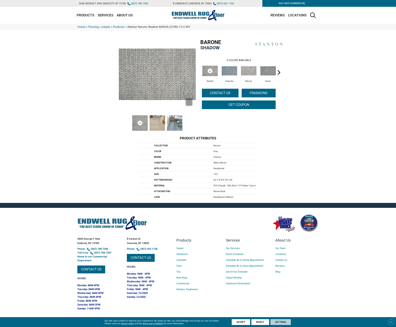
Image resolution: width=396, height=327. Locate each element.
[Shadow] (210, 71)
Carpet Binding (234, 277)
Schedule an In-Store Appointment (244, 265)
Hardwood (181, 254)
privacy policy (127, 323)
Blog (277, 271)
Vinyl (179, 265)
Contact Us (220, 93)
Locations (297, 15)
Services (105, 15)
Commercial (182, 283)
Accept (241, 322)
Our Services (233, 248)
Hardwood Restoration (238, 283)
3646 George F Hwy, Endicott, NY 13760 (102, 3)
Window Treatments (187, 289)
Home (81, 27)
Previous (120, 121)
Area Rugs (181, 277)
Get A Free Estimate (237, 271)
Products (118, 27)
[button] (292, 3)
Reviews (278, 15)
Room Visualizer (235, 254)
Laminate (181, 260)
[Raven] (268, 71)
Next (194, 121)
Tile (178, 271)
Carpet (105, 27)
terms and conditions (153, 323)
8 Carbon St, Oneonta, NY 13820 (192, 3)
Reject (260, 322)
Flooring (93, 27)
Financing (259, 93)
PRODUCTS (85, 15)
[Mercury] (248, 71)
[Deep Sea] (229, 71)
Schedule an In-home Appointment (245, 260)
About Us (125, 15)
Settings (280, 322)
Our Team (280, 248)
